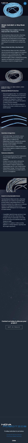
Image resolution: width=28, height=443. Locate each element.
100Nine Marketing (16, 436)
